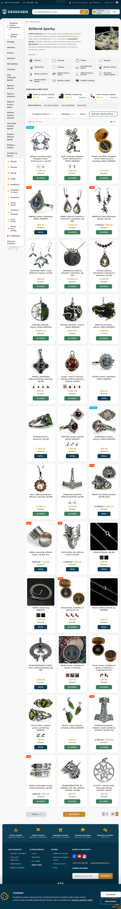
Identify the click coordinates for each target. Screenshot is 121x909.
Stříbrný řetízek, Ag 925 (43, 94)
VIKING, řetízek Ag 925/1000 (40, 609)
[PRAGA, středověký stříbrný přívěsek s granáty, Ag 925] (34, 386)
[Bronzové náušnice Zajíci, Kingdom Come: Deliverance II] (43, 166)
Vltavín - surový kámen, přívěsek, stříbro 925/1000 (72, 726)
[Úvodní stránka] (27, 22)
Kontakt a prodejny (80, 3)
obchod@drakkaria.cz (100, 863)
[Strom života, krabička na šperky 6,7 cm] (77, 615)
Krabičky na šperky (12, 154)
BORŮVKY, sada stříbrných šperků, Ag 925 (104, 217)
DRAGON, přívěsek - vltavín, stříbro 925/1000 (104, 326)
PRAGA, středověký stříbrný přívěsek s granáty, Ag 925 (40, 379)
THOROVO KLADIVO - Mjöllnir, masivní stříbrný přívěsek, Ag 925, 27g (104, 727)
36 (113, 814)
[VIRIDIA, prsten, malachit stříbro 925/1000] (72, 444)
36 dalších (74, 814)
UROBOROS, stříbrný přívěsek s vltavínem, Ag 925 (72, 273)
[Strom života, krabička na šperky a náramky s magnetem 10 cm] (106, 675)
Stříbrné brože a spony (10, 104)
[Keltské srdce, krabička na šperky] (67, 615)
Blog (55, 868)
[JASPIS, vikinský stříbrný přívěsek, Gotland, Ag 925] (70, 386)
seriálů (54, 39)
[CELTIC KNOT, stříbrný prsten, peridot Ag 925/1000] (38, 735)
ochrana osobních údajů (82, 900)
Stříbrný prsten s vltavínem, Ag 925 (41, 438)
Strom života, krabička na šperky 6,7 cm (106, 95)
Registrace (109, 3)
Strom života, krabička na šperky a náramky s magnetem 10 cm (104, 667)
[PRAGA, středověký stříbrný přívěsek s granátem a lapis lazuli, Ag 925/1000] (43, 386)
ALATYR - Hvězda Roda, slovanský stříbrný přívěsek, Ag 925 (104, 787)
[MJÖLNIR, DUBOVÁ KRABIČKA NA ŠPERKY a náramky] (77, 675)
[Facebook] (74, 856)
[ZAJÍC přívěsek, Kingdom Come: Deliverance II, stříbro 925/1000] (70, 166)
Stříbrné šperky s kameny (10, 115)
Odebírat (105, 876)
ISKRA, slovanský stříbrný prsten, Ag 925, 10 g (40, 553)
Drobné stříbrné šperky (10, 137)
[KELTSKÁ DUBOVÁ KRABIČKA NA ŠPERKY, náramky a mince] (67, 675)
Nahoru (35, 814)
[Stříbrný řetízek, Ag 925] (106, 557)
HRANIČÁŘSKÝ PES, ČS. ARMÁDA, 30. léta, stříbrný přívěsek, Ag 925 (72, 787)
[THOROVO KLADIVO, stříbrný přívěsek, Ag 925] (75, 502)
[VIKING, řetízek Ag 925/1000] (101, 557)
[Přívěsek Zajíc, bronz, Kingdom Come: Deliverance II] (75, 166)
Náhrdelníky (12, 64)
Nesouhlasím (110, 901)
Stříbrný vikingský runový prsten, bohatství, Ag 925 (40, 786)
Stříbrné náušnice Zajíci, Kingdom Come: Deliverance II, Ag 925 (41, 158)
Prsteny (10, 53)
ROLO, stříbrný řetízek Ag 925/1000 (104, 609)
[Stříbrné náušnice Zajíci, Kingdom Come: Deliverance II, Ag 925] (38, 166)
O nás (34, 853)
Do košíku (41, 178)
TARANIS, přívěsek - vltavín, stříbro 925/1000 (40, 326)
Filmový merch (59, 864)
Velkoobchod (15, 864)
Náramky (11, 47)
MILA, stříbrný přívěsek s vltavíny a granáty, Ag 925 (40, 495)
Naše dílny (36, 857)
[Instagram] (84, 856)
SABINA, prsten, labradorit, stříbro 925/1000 (41, 217)
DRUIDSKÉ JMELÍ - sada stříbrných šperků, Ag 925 (40, 272)
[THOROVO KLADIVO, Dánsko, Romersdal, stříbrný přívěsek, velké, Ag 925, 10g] (70, 502)
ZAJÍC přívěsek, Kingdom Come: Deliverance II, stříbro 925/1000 (72, 158)
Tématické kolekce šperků (11, 126)
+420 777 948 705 (11, 3)
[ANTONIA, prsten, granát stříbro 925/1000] (67, 444)
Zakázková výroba (60, 853)
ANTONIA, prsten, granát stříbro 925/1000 (72, 438)
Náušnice (11, 58)
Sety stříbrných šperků (11, 77)
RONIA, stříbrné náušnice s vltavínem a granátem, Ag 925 (72, 218)
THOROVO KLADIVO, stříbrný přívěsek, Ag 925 (72, 495)
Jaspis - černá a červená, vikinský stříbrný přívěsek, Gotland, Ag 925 (72, 379)
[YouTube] (79, 856)
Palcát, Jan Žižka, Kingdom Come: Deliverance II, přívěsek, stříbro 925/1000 (104, 158)
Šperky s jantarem (11, 95)
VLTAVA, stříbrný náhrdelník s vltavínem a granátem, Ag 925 (104, 273)
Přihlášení (96, 3)
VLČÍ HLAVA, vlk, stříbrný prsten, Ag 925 (72, 553)
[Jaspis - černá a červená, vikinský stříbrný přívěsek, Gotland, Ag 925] (75, 386)
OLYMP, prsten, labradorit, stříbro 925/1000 (104, 378)
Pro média (36, 861)
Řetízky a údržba (11, 146)
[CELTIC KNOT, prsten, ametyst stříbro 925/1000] (43, 735)
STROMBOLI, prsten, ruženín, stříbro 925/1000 (104, 438)
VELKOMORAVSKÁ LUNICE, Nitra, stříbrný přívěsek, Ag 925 (41, 667)
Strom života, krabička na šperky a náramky (72, 666)
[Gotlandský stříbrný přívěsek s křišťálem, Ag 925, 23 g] (65, 386)
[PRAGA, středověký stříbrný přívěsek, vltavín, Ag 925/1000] (48, 386)
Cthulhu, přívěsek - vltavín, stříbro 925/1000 (72, 326)
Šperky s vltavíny (10, 87)
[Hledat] (84, 12)
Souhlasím (110, 894)
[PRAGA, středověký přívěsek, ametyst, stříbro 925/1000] (38, 386)
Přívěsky (10, 42)
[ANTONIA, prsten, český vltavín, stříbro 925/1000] (77, 444)
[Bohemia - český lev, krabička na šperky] (72, 615)
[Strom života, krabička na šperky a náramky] (72, 675)
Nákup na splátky (17, 868)
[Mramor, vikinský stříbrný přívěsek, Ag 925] (79, 386)
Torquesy (11, 69)
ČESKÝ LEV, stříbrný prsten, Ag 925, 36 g (104, 495)
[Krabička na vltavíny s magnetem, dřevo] (101, 675)
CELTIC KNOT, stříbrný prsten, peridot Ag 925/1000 (41, 727)
